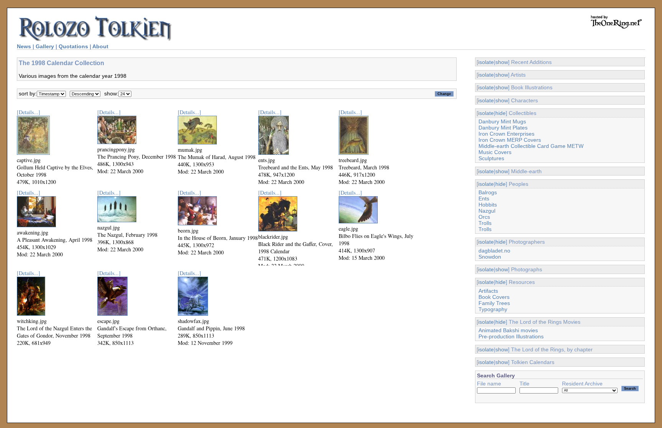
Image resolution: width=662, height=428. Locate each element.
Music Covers (494, 152)
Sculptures (491, 158)
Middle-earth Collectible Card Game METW (530, 146)
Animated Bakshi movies (508, 330)
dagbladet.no (494, 251)
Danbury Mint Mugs (502, 121)
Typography (492, 309)
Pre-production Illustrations (511, 336)
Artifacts (488, 291)
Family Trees (494, 303)
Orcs (484, 217)
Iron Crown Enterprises (506, 134)
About (100, 46)
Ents (483, 198)
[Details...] (28, 112)
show (501, 62)
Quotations (73, 46)
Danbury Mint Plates (503, 128)
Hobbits (487, 205)
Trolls (485, 223)
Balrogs (487, 192)
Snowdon (489, 257)
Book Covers (494, 297)
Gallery (45, 46)
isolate (486, 62)
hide (500, 113)
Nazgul (486, 211)
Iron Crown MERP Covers (509, 140)
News (24, 46)
